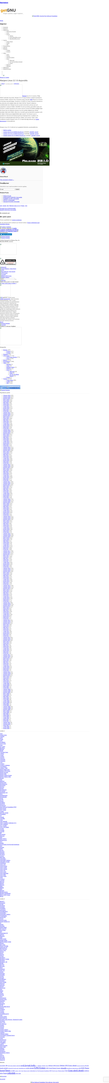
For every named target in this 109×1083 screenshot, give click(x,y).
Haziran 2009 (6, 692)
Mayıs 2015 (6, 590)
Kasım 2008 (6, 702)
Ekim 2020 (6, 496)
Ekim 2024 (6, 427)
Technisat (2, 1021)
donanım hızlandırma (81, 1065)
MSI (1, 889)
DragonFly (3, 785)
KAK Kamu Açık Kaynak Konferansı (9, 844)
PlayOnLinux (3, 949)
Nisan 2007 (6, 725)
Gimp (7, 54)
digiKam (2, 781)
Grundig (2, 830)
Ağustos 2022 (6, 464)
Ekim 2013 (6, 617)
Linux (7, 33)
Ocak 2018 (6, 544)
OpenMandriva (4, 911)
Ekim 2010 (6, 669)
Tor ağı (53, 1070)
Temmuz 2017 (6, 552)
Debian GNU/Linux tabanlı (68, 1065)
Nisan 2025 (6, 418)
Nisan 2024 (6, 435)
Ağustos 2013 (6, 620)
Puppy (1, 953)
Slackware (2, 988)
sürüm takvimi (32, 1070)
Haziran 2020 (6, 502)
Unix (66, 1070)
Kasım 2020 (6, 495)
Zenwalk (2, 1057)
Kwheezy (2, 854)
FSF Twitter (3, 810)
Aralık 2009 (6, 683)
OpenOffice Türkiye (5, 914)
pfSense (2, 934)
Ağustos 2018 (6, 533)
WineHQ (2, 1049)
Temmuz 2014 (6, 604)
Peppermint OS (4, 933)
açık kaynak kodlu (28, 1065)
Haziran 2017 (6, 554)
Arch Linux (3, 743)
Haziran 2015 (6, 588)
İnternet (5, 47)
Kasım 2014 (6, 598)
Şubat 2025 (6, 421)
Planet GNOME (4, 946)
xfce (26, 205)
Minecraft (12, 60)
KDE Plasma (85, 1068)
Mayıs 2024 (6, 434)
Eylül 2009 (6, 688)
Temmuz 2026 (6, 397)
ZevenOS (2, 1058)
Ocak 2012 (6, 647)
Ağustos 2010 (6, 672)
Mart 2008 (5, 714)
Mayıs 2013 (6, 624)
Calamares (39, 1065)
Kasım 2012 (6, 633)
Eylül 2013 (6, 618)
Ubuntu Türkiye (4, 1029)
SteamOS (2, 1003)
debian (47, 1065)
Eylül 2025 (6, 411)
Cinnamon (2, 761)
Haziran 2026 (6, 398)
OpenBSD (2, 908)
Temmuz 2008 (6, 708)
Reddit (1, 963)
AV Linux (2, 746)
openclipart (3, 910)
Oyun (7, 59)
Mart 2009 (5, 696)
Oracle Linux (3, 920)
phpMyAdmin (3, 940)
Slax (1, 989)
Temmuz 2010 (6, 673)
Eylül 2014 (6, 601)
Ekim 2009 (6, 686)
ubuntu (56, 1070)
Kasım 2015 (6, 581)
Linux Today (3, 876)
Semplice (2, 980)
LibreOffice (3, 859)
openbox (16, 1070)
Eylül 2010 (6, 670)
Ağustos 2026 (6, 395)
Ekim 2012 (6, 634)
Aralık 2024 (6, 424)
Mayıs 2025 (6, 417)
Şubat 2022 (6, 473)
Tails (1, 1015)
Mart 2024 (5, 437)
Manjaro (24, 96)
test (36, 1070)
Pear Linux (3, 930)
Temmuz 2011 (6, 656)
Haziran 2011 (6, 657)
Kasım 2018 (6, 529)
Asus (1, 745)
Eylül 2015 (6, 584)
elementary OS (4, 792)
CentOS (2, 756)
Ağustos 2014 (6, 603)
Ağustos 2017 (6, 551)
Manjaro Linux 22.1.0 (14, 205)
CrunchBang (3, 766)
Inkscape (2, 836)
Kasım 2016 (6, 564)
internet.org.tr (3, 840)
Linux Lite (2, 870)
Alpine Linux (3, 735)
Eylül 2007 (6, 721)
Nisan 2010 (6, 678)
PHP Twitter (3, 939)
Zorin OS (2, 1060)
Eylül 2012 (6, 636)
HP (1, 833)
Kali (1, 846)
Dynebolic (2, 791)
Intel (1, 837)
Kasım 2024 (6, 425)
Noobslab (2, 905)
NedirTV (8, 64)
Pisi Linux (2, 944)
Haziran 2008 (6, 709)
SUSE (1, 1005)
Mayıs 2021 (6, 486)
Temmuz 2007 (6, 724)
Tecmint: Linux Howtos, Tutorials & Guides (11, 1019)
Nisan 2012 (6, 643)
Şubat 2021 (6, 490)
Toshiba (2, 1025)
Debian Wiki (3, 774)
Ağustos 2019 (6, 516)
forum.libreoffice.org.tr (15, 37)
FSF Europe (3, 808)
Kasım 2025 (6, 408)
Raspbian (2, 960)
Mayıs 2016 (6, 572)
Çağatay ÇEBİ (3, 768)
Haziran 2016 (6, 571)
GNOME (2, 818)
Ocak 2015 (6, 595)
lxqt (11, 1070)
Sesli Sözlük (3, 982)
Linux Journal (3, 869)
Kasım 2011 (6, 650)
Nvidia (1, 904)
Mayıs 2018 (6, 538)
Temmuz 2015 (6, 587)
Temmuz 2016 (6, 569)
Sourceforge (3, 998)
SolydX (2, 995)
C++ (36, 1065)
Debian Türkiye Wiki (5, 776)
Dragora (2, 787)
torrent (36, 132)
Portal (11, 63)
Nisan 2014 (6, 608)
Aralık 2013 (6, 614)
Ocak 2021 (6, 492)
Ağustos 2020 (6, 499)
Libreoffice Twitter (4, 861)
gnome (4, 205)
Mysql (1, 896)
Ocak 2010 (6, 682)
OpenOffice (3, 913)
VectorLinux (3, 1039)
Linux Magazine (4, 873)
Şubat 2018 (6, 542)
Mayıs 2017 (6, 555)
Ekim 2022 (6, 461)
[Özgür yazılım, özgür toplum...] (12, 14)
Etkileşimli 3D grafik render (13, 1068)
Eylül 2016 (6, 567)
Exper (1, 798)
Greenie (2, 817)
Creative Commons (5, 765)
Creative (2, 763)
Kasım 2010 (6, 667)
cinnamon (43, 1065)
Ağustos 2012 (6, 637)
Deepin (2, 778)
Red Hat (2, 964)
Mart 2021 (5, 489)
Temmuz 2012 (6, 639)
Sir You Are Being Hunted (16, 61)
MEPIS (2, 887)
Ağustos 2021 (6, 482)
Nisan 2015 (6, 591)
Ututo (1, 1038)
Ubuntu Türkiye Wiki (5, 1031)
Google (2, 828)
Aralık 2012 (6, 631)
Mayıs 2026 (6, 399)
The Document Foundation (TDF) (44, 1070)
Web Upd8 (3, 1047)
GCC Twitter (3, 825)
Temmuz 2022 (6, 466)
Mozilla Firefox (4, 892)
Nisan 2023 (6, 453)
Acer (1, 733)
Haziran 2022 (6, 467)
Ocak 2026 (6, 405)
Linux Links (3, 872)
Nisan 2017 (6, 556)
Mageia (2, 883)
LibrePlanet (3, 863)
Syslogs (2, 1011)
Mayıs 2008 (6, 711)
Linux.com (3, 864)
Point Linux (3, 950)
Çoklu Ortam (9, 41)
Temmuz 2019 (6, 518)
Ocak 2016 (6, 578)
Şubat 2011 (6, 663)
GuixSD (2, 831)
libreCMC (2, 857)
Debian (11, 36)
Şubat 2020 (6, 507)
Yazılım (5, 40)
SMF (1, 992)
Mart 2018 (5, 541)
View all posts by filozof (7, 179)
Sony (1, 996)
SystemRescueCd (4, 1013)
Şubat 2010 (6, 680)
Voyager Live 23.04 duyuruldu (8, 208)
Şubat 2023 (6, 456)
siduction (2, 985)
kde (8, 205)
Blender (2, 749)
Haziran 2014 (6, 605)
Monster (2, 890)
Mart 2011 (5, 662)
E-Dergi (8, 51)
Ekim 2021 (6, 479)
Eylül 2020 (6, 497)
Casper (2, 755)
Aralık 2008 (6, 701)
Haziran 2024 (6, 433)
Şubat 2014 (6, 611)
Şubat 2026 (6, 404)
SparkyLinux (3, 999)
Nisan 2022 (6, 470)
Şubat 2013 (6, 629)
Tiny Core (2, 1022)
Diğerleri (8, 66)
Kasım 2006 (6, 728)
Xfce (1, 1054)
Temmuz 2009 (6, 690)
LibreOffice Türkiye (5, 860)
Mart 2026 (5, 402)
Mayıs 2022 (6, 469)
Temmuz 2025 (6, 414)
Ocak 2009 (6, 699)
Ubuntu (2, 1028)
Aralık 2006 (6, 726)
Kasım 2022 (6, 460)
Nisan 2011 (6, 660)
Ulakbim (2, 1032)
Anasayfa (5, 27)
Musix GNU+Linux (5, 895)
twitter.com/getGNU (5, 299)
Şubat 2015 (6, 594)
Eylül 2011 (6, 653)
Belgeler (5, 48)
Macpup (2, 882)
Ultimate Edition (4, 1034)
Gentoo (2, 811)
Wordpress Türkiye (5, 1052)
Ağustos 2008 (6, 706)
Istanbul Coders (10, 57)
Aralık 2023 (6, 441)
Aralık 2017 (6, 545)
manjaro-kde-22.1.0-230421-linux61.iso (13, 132)
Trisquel (2, 1026)
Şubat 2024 (6, 438)
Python (8, 56)
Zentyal (2, 1055)
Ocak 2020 (6, 509)
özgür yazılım (18, 1073)
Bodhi (1, 751)
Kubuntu (2, 853)
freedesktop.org (22, 1068)
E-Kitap (8, 50)
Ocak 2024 (6, 440)
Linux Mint (3, 874)
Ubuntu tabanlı (61, 1070)
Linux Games (3, 867)
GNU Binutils (3, 821)
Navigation (4, 2)
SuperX (2, 1008)
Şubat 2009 (6, 698)
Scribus (2, 976)
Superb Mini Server (5, 1006)
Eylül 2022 (6, 463)
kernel (2, 1070)
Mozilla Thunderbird (5, 893)
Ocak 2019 (6, 526)
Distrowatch (3, 782)
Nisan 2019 (6, 522)
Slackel (2, 986)
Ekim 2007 (6, 719)
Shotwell (2, 983)
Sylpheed (2, 1009)
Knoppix (2, 851)
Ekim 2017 (6, 548)
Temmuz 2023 (6, 448)
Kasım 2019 (6, 512)
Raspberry (2, 957)
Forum (8, 34)
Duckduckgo (3, 789)
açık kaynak (18, 1065)
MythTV (2, 901)
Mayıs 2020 (6, 503)
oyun (20, 1070)
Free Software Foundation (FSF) (8, 807)
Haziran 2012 (6, 640)
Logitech (2, 879)
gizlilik (27, 1068)
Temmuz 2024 (6, 431)
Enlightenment (3, 795)
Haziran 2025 (6, 415)
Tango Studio (3, 1016)
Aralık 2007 (6, 718)
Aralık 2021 (6, 476)
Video (4, 53)
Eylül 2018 (6, 532)
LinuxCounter (3, 866)
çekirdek (11, 1073)
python (22, 1070)
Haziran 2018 (6, 536)
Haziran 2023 (6, 450)
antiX (1, 738)
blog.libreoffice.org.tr (15, 38)
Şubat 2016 (6, 577)
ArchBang (2, 742)
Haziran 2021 (6, 484)
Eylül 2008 (6, 705)
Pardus (1, 924)
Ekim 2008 (6, 703)
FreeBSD (2, 802)
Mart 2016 (5, 575)
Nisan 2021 (6, 487)
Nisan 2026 (6, 401)
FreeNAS (2, 804)
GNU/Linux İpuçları (11, 31)
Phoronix (2, 936)
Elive (1, 794)
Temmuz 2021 (6, 483)
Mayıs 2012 (6, 641)
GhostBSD (3, 814)
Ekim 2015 (6, 582)
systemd (2, 1012)
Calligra (2, 753)
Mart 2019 (5, 523)
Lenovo (2, 856)
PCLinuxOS (3, 928)
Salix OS (2, 970)
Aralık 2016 (6, 562)
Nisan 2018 (6, 539)
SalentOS (2, 969)
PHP (1, 937)
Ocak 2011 (6, 665)
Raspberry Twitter (4, 959)
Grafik (7, 43)
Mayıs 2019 (6, 520)
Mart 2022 (5, 471)
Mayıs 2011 (6, 659)
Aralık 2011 (6, 649)
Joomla (2, 843)
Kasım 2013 (6, 616)
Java (1, 841)
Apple (1, 739)
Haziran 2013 (6, 623)
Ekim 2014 (6, 600)
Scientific (2, 975)
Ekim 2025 (6, 409)
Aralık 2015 (6, 580)
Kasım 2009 (6, 685)
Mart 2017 (5, 558)
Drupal (2, 788)
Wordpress (2, 1051)
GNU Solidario (4, 824)
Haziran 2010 (6, 675)
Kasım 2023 (6, 443)
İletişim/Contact (7, 69)
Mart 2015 (5, 592)
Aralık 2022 (6, 458)
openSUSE (3, 917)
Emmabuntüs (3, 797)
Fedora (2, 801)
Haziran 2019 (6, 519)
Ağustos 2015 (6, 585)
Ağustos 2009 (6, 689)
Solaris (1, 993)
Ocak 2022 (6, 474)
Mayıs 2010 (6, 676)
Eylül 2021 (6, 480)
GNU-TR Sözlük (4, 827)
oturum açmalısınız (17, 220)
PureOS (2, 954)
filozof (2, 83)
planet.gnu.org (3, 947)
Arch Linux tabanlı (12, 1065)
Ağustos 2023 (6, 447)
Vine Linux (3, 1041)
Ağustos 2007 (6, 722)
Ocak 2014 (6, 613)
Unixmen (2, 1037)
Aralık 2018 (6, 528)
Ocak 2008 (6, 716)
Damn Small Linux (5, 769)
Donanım (5, 28)
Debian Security (4, 772)
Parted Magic (3, 927)
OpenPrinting (3, 915)
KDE (31, 99)
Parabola (2, 926)
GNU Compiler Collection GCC (8, 823)
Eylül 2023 (6, 446)
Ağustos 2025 (6, 412)
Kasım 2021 (6, 477)
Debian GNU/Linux (5, 771)
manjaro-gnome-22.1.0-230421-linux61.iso (14, 135)
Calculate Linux (4, 752)
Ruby (1, 967)
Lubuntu (2, 880)
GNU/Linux (6, 30)
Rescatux (2, 966)
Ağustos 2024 (6, 430)
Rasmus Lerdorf (27, 1070)
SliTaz (1, 990)
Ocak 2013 (6, 630)
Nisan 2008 (6, 712)
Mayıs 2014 (6, 607)
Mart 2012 (5, 644)
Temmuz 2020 (6, 500)
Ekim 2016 (6, 565)
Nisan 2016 (6, 574)
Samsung (2, 973)
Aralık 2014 (6, 597)
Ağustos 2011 (6, 654)
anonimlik (2, 1065)
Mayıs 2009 (6, 693)
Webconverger (3, 1045)
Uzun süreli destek (76, 1070)
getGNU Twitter (4, 812)
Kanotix (2, 847)
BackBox (2, 748)
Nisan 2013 (6, 626)
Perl (1, 931)
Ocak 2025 (6, 422)
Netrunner (2, 903)
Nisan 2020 (6, 505)
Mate (1, 886)
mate (13, 1070)
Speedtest (2, 1001)
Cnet (1, 762)
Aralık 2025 (6, 407)
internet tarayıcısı (75, 1068)
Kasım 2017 (6, 546)
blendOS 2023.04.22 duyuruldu (8, 210)
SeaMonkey (3, 979)
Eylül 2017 (6, 549)
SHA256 (32, 132)
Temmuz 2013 (6, 621)
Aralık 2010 (6, 666)
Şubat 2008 (6, 715)
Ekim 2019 (6, 513)
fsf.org (1, 322)
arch (1, 205)
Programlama (6, 46)
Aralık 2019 (6, 510)
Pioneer (2, 943)
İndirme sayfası (7, 130)
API (6, 1065)
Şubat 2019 (6, 525)
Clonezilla (2, 759)
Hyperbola (2, 834)
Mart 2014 (5, 610)
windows (86, 1070)
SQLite (2, 1002)
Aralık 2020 (6, 493)
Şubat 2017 (6, 559)
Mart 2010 (5, 679)
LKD (1, 877)
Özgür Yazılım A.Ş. (5, 921)
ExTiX (1, 800)
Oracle (1, 918)
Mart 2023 (5, 454)
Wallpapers (6, 67)
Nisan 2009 (6, 695)
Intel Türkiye (3, 838)
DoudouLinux (3, 784)
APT (1, 740)
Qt (0, 923)
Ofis (7, 44)
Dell (1, 779)
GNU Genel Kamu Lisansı (53, 1068)
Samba (1, 972)
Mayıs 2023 (6, 451)
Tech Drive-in (3, 1018)
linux (7, 1070)
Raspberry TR (3, 962)
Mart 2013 (5, 627)
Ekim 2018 (6, 531)
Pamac (22, 205)
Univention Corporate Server (7, 1035)
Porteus (2, 952)
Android (2, 736)
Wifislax (2, 1048)
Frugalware (3, 805)
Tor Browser (3, 1024)
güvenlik (63, 1068)
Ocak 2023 (6, 457)
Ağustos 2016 (6, 568)
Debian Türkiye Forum (6, 775)
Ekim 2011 (6, 652)
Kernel (1, 850)
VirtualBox (3, 1042)
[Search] (15, 279)
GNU (1, 820)
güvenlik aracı (69, 1068)
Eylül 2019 (6, 515)
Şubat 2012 (6, 646)
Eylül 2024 (6, 428)
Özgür (5, 1073)
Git (1, 815)
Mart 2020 (5, 506)
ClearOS (2, 758)
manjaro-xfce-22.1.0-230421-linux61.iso (13, 133)
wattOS (2, 1044)
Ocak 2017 (6, 561)
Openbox (2, 907)
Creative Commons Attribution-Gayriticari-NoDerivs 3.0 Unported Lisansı (9, 230)
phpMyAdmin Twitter (5, 941)
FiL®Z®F (2, 1079)
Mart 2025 (5, 420)
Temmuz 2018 (6, 535)
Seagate (2, 977)
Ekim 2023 (6, 444)
